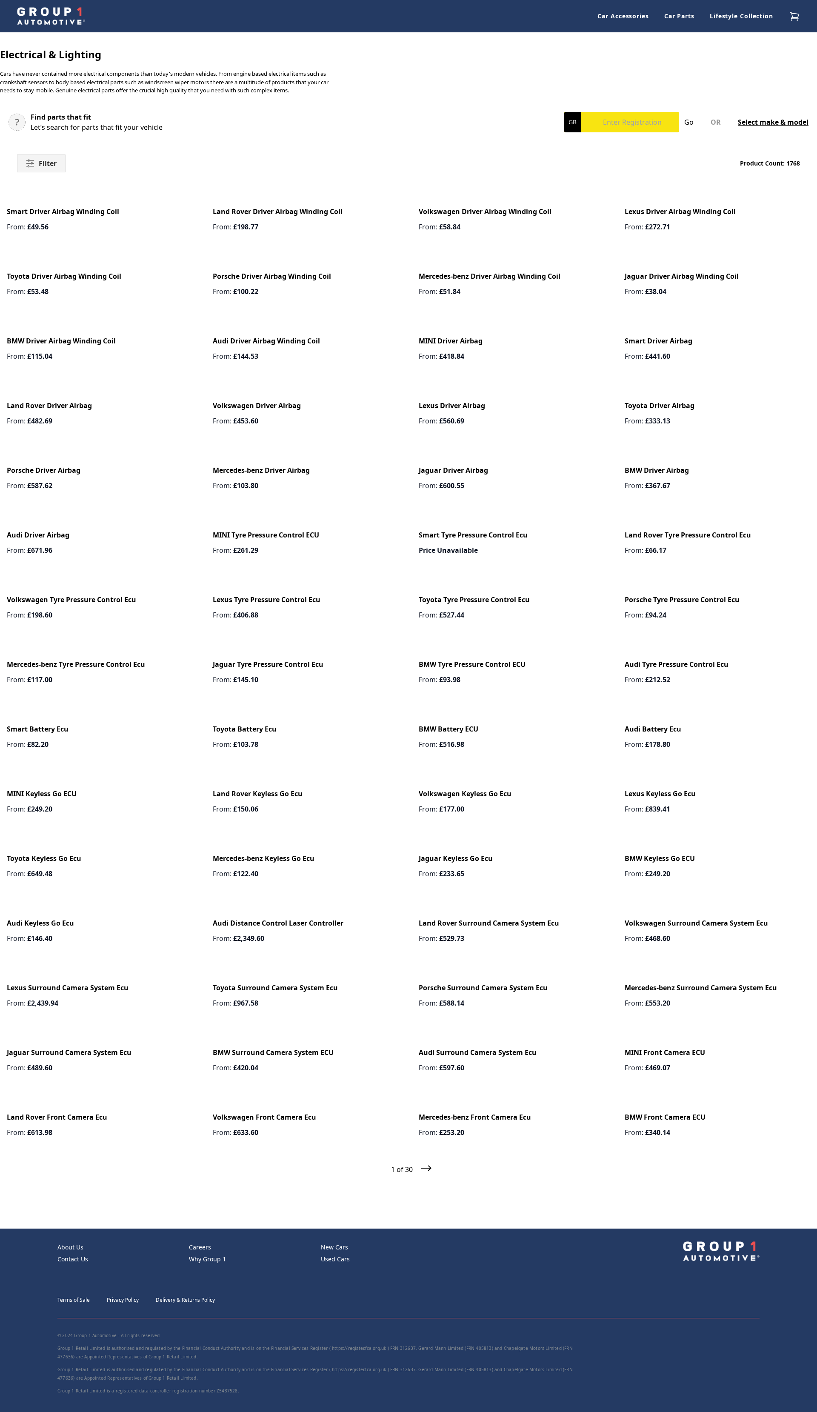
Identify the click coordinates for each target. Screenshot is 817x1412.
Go (689, 122)
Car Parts (679, 16)
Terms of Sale (73, 1299)
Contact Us (72, 1259)
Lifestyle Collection (741, 16)
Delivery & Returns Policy (185, 1299)
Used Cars (335, 1259)
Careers (200, 1247)
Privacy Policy (123, 1299)
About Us (70, 1247)
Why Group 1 (207, 1259)
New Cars (334, 1247)
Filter (48, 163)
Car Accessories (623, 16)
